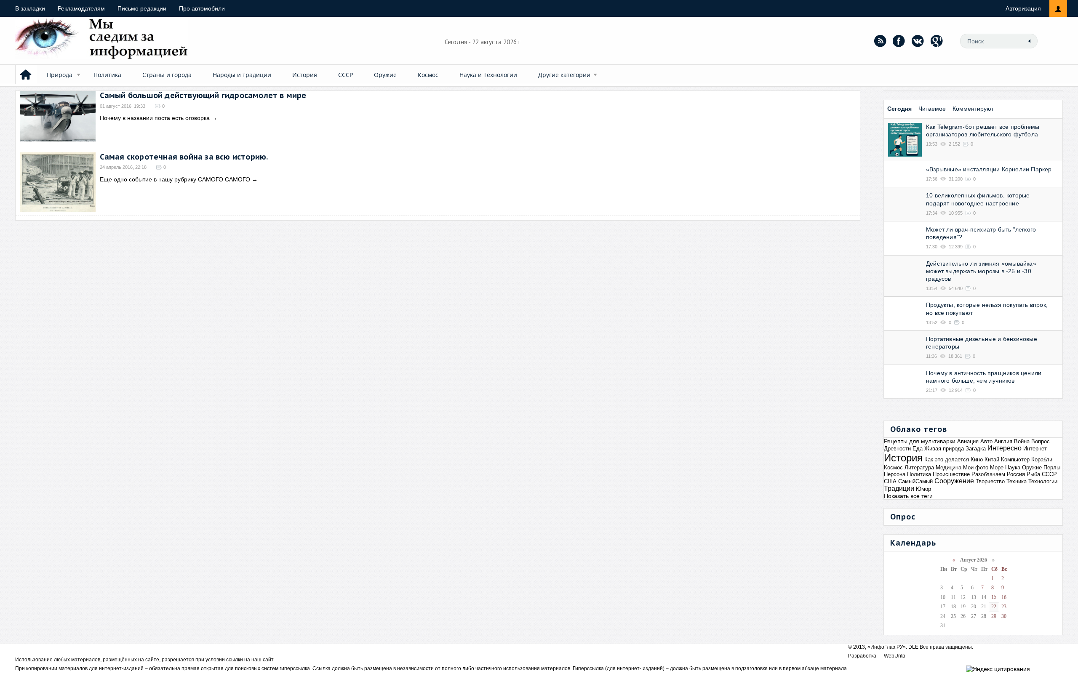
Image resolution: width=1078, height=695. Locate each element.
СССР (345, 75)
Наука (1012, 467)
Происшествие (951, 474)
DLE (913, 647)
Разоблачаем (988, 474)
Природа (59, 75)
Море (996, 467)
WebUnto (894, 656)
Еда (918, 448)
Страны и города (167, 75)
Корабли (1041, 459)
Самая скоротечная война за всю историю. (184, 157)
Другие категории (564, 75)
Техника (1016, 481)
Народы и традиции (242, 75)
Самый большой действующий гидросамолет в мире (203, 95)
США (890, 481)
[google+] (937, 41)
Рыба (1033, 474)
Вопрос (1040, 441)
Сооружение (954, 481)
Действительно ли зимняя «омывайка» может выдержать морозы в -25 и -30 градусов (981, 271)
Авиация (968, 441)
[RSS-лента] (880, 41)
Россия (1016, 474)
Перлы (1051, 467)
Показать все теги (908, 496)
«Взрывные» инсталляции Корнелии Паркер (989, 169)
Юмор (923, 489)
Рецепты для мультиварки (919, 441)
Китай (992, 459)
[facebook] (899, 41)
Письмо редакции (141, 8)
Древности (897, 448)
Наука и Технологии (488, 75)
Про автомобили (202, 8)
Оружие (385, 75)
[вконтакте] (918, 41)
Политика (107, 75)
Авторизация (1023, 8)
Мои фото (975, 467)
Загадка (976, 448)
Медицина (948, 467)
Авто (986, 441)
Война (1022, 441)
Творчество (990, 481)
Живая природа (944, 448)
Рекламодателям (81, 8)
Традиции (899, 488)
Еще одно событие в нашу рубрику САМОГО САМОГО (175, 179)
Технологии (1042, 481)
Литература (919, 467)
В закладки (30, 8)
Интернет (1035, 448)
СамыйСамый (915, 481)
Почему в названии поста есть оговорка (155, 118)
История (304, 75)
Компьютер (1015, 459)
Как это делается (946, 459)
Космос (428, 75)
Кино (977, 459)
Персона (894, 474)
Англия (1003, 441)
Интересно (1004, 448)
